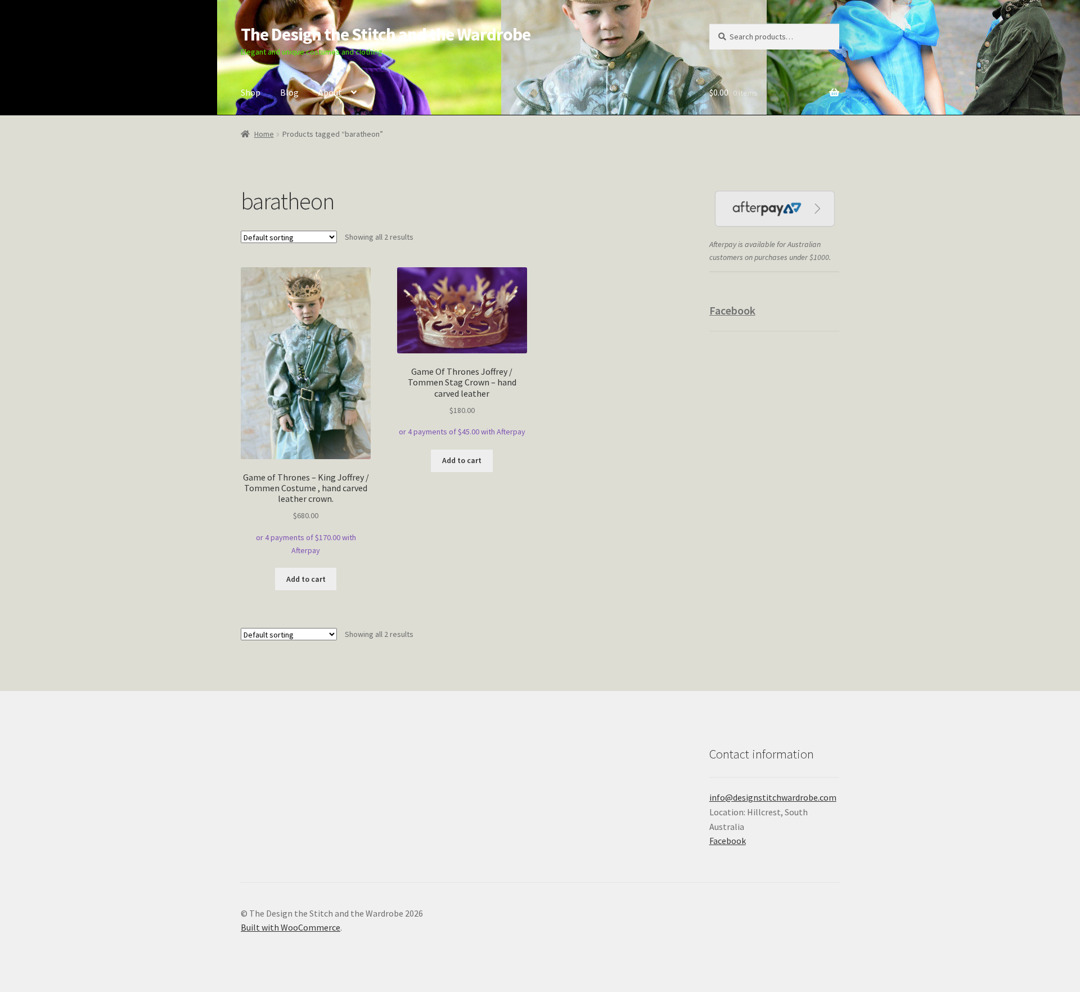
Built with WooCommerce (290, 927)
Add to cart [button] (306, 579)
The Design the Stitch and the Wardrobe (385, 34)
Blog (289, 92)
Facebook (732, 310)
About (330, 92)
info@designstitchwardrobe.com (772, 797)
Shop (250, 92)
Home (264, 134)
